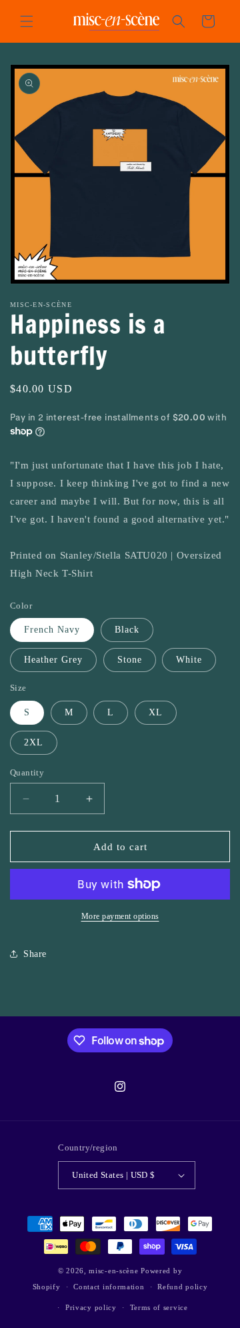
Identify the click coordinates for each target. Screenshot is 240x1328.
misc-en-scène (113, 1271)
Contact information (108, 1287)
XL (156, 712)
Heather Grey (53, 660)
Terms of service (159, 1307)
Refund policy (182, 1287)
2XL (33, 742)
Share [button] (35, 954)
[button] (26, 21)
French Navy (52, 630)
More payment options (120, 916)
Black (127, 630)
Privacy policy (91, 1307)
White (189, 660)
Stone (129, 660)
